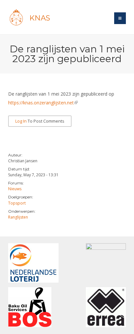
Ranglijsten (18, 217)
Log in (21, 121)
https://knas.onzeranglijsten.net (43, 103)
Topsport (17, 203)
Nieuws (14, 189)
